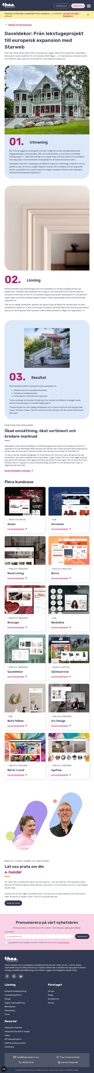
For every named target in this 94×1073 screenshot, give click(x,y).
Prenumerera (82, 936)
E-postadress (9, 932)
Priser (7, 1014)
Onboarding (10, 1010)
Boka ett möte (13, 903)
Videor (7, 1035)
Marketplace (10, 1006)
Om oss (51, 991)
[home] (8, 5)
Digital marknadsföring (15, 1002)
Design (8, 999)
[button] (89, 6)
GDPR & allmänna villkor (15, 1043)
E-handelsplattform (13, 995)
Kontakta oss (61, 6)
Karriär (51, 1002)
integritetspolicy (64, 943)
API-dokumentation (13, 1039)
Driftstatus (9, 1047)
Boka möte (78, 6)
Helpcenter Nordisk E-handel (17, 1031)
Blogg (50, 995)
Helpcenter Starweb (13, 1027)
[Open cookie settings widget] (4, 1069)
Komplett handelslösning (15, 991)
